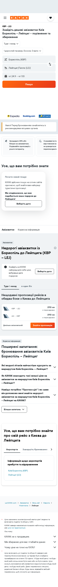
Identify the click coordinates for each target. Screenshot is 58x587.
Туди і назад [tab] (10, 286)
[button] (5, 17)
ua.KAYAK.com (10, 503)
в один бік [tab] (26, 286)
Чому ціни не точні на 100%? (19, 547)
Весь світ (36, 503)
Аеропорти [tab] (12, 449)
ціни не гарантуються (16, 528)
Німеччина (23, 505)
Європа (46, 503)
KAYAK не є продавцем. (16, 536)
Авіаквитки (24, 503)
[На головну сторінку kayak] (19, 18)
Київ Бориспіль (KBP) (18, 470)
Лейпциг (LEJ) (14, 474)
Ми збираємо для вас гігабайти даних (24, 541)
